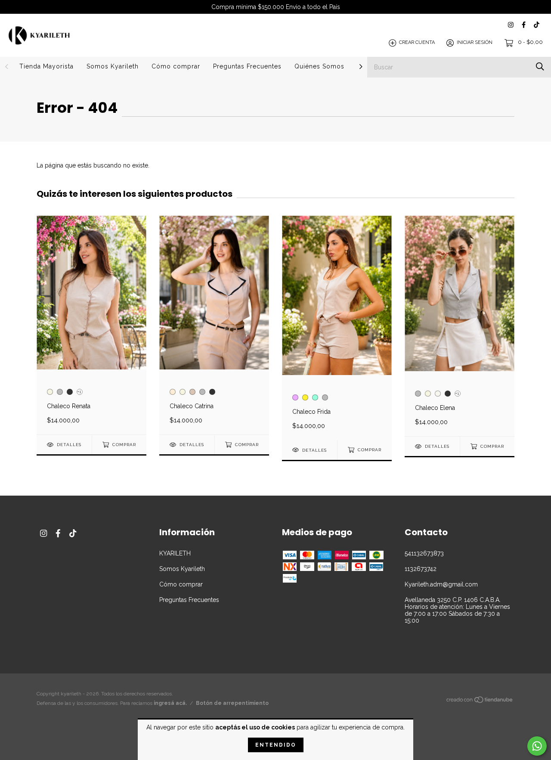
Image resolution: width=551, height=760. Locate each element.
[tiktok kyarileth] (536, 24)
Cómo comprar (176, 66)
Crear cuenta (417, 43)
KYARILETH (175, 553)
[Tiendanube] (480, 701)
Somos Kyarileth (113, 66)
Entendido (275, 745)
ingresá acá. (170, 703)
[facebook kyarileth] (523, 24)
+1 (79, 391)
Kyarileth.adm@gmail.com (441, 584)
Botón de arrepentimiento (232, 703)
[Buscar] (540, 66)
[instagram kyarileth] (511, 24)
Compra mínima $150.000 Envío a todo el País (275, 6)
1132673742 (420, 568)
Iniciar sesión (474, 43)
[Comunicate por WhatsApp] (537, 746)
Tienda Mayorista (46, 66)
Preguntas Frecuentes (247, 66)
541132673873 (424, 553)
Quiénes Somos (319, 66)
